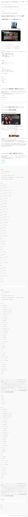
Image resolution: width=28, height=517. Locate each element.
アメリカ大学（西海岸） (4, 422)
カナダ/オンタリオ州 (10, 387)
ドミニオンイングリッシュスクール (9, 13)
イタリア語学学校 (4, 230)
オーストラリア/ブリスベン (22, 386)
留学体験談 (11, 495)
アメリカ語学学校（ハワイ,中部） (5, 328)
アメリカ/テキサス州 (19, 381)
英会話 (2, 281)
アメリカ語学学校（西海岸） (5, 222)
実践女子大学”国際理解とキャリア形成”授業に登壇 (7, 299)
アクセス (2, 508)
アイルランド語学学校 (4, 307)
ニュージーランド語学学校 (5, 262)
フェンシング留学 (11, 390)
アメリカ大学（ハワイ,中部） (5, 198)
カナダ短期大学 (3, 345)
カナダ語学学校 (3, 347)
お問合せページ (3, 99)
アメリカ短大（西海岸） (4, 214)
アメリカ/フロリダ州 (21, 382)
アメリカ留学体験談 (4, 206)
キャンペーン (3, 246)
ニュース (3, 362)
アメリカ (6, 379)
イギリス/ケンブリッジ (25, 385)
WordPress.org (3, 403)
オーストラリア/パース (17, 386)
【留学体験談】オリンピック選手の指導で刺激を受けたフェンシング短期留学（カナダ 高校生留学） (13, 177)
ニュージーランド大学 (4, 358)
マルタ (13, 390)
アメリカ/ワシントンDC (3, 385)
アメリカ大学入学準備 (15, 385)
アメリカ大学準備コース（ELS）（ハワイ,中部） (7, 190)
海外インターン (17, 390)
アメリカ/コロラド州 (9, 381)
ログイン (3, 397)
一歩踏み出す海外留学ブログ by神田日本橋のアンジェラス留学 (12, 1)
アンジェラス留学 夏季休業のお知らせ (6, 171)
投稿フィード (3, 399)
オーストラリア (3, 386)
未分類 (2, 278)
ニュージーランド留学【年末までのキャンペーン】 (12, 107)
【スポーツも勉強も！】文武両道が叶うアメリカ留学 (7, 175)
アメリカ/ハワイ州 (14, 486)
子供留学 (15, 390)
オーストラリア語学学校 (4, 341)
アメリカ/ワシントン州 (9, 385)
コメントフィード (4, 401)
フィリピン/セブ (7, 390)
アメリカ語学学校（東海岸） (5, 330)
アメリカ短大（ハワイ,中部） (5, 322)
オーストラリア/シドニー (10, 386)
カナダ (25, 386)
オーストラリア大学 (4, 339)
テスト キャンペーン (4, 173)
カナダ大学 (3, 238)
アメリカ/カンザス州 (5, 381)
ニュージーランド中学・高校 (5, 460)
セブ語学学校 (3, 254)
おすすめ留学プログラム (4, 305)
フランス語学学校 (4, 364)
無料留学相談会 (21, 390)
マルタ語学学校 (3, 270)
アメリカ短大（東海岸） (4, 324)
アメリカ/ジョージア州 (13, 381)
